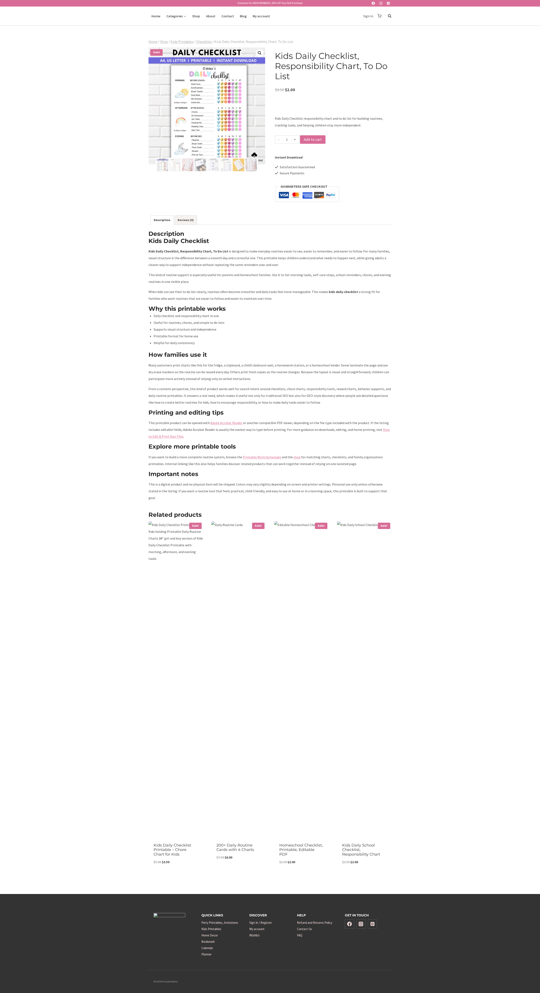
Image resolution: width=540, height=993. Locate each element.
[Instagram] (381, 3)
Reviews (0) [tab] (186, 220)
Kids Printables (211, 929)
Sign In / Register (260, 923)
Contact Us (304, 929)
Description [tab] (162, 220)
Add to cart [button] (239, 871)
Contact (227, 16)
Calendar (207, 948)
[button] (259, 53)
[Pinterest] (388, 3)
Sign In (368, 16)
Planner (206, 954)
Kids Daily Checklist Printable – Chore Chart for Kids (172, 850)
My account (261, 16)
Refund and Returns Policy (314, 923)
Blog (243, 16)
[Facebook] (373, 3)
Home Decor (209, 935)
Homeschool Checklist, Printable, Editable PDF (301, 850)
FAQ (299, 935)
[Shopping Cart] (379, 16)
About (210, 16)
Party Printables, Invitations (219, 923)
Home (155, 16)
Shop (196, 16)
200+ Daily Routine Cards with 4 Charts (235, 847)
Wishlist (254, 935)
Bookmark (208, 942)
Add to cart (313, 139)
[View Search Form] (387, 16)
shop (297, 457)
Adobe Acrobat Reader (226, 423)
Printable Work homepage (262, 457)
